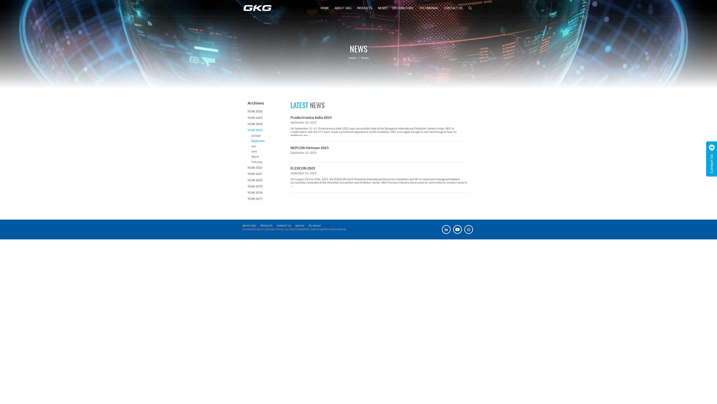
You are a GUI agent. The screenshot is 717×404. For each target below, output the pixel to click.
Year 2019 (255, 186)
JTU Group (314, 225)
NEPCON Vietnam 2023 (310, 148)
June (254, 151)
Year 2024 (255, 124)
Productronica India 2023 (311, 117)
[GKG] (257, 8)
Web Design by (328, 229)
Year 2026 (255, 111)
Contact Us (284, 225)
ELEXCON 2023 (303, 168)
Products (266, 225)
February (256, 161)
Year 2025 (255, 118)
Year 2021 (255, 174)
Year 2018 (255, 192)
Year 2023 (255, 130)
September (258, 141)
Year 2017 (255, 199)
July (253, 146)
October (256, 135)
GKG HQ (299, 225)
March (255, 156)
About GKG (249, 225)
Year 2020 (255, 180)
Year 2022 (255, 167)
